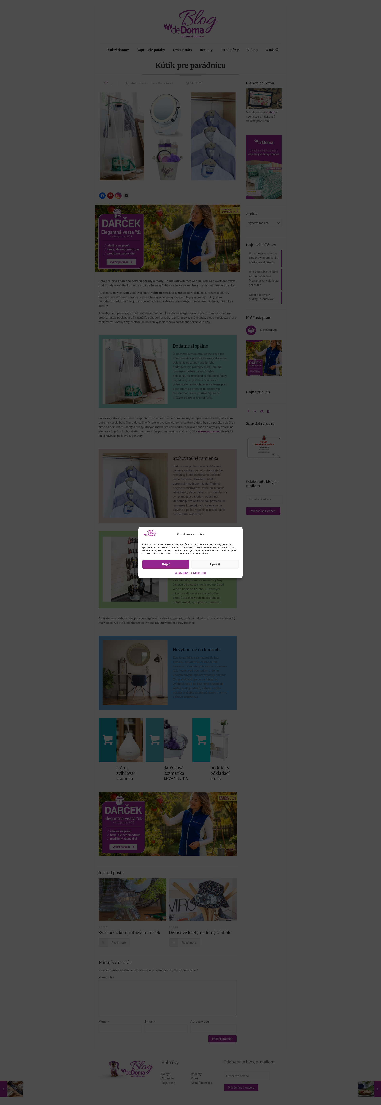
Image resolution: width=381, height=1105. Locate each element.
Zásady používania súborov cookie (190, 573)
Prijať (166, 564)
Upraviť (215, 564)
